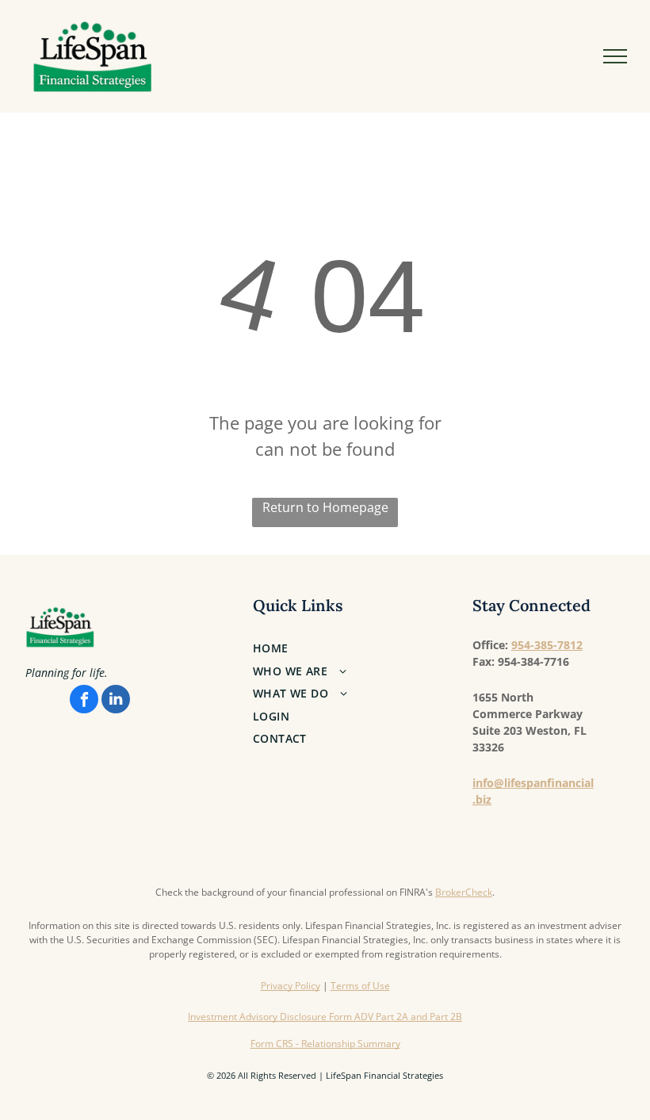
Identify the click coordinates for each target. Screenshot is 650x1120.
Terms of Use (360, 985)
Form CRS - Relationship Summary (325, 1043)
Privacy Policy (290, 985)
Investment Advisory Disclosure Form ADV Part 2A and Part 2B (325, 1016)
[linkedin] (115, 701)
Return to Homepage (325, 507)
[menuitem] (337, 647)
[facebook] (84, 701)
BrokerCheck (463, 892)
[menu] (615, 56)
